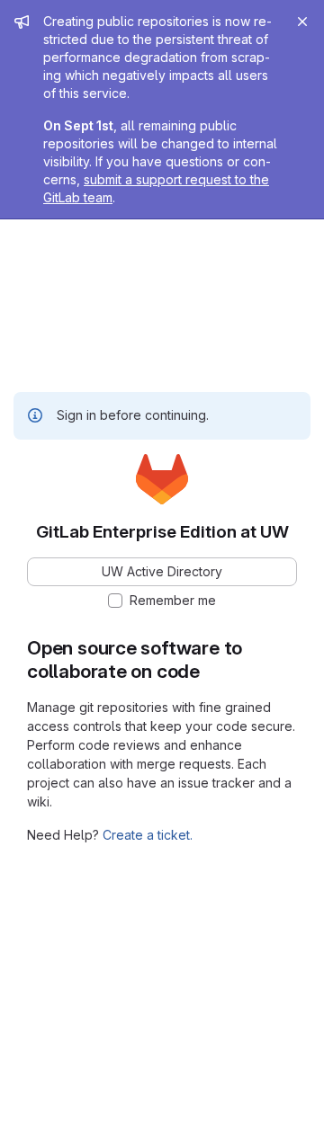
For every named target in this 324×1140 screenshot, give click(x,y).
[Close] (302, 21)
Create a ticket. (148, 834)
